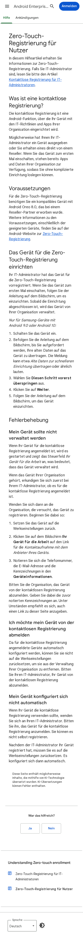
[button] (7, 6)
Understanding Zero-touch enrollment (39, 863)
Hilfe (6, 18)
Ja (30, 828)
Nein (51, 828)
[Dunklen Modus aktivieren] (42, 925)
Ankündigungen (27, 18)
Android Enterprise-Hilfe (32, 6)
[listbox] (22, 926)
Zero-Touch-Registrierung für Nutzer (44, 889)
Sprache (17, 920)
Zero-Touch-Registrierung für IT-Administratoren (39, 876)
